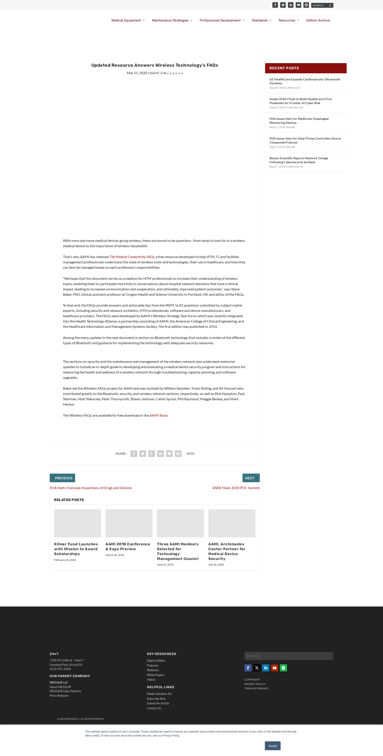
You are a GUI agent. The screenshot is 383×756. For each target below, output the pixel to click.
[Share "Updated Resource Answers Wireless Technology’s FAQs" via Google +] (151, 453)
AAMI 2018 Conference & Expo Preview (128, 546)
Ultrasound (293, 87)
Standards (260, 20)
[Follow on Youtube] (274, 667)
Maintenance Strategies (170, 20)
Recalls (291, 127)
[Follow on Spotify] (283, 667)
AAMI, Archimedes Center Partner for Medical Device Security (226, 551)
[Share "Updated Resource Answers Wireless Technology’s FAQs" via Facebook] (133, 453)
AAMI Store (158, 415)
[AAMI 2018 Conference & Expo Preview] (129, 523)
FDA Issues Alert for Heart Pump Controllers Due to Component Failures (305, 140)
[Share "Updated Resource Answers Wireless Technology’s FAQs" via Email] (169, 453)
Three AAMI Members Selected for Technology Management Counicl (177, 551)
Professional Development (220, 20)
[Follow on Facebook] (248, 667)
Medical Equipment (126, 20)
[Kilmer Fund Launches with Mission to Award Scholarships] (77, 523)
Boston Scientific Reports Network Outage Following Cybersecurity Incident (299, 160)
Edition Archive (318, 20)
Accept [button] (273, 746)
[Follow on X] (256, 667)
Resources (287, 20)
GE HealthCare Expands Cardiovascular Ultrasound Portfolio (305, 81)
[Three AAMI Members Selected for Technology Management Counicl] (180, 523)
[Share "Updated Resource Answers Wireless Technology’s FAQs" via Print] (178, 453)
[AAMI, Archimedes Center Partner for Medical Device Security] (231, 523)
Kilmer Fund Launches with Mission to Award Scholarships (76, 549)
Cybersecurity (295, 107)
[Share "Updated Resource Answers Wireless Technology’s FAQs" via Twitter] (142, 453)
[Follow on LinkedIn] (265, 667)
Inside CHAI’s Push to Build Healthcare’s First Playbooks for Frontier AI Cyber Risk (301, 101)
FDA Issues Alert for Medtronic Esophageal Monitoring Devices (299, 120)
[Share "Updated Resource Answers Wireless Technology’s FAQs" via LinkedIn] (160, 453)
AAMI (154, 73)
